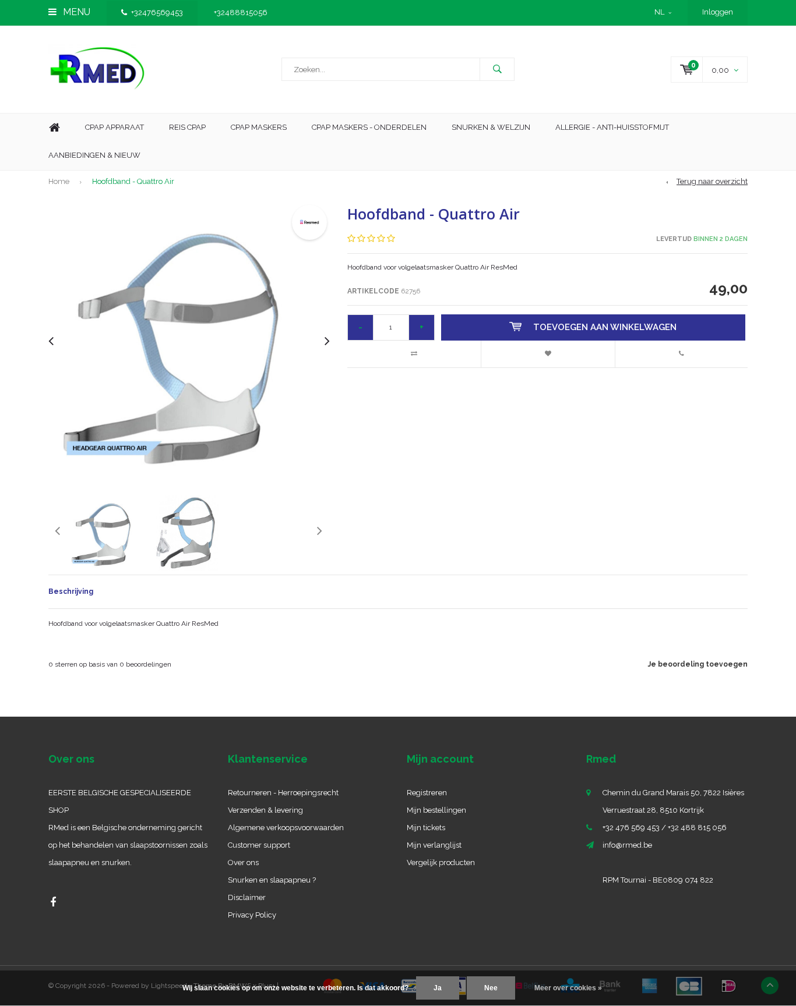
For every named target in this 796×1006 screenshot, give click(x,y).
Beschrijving (70, 591)
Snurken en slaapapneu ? (272, 880)
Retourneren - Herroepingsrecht (283, 792)
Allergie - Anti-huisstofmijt (612, 127)
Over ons (243, 862)
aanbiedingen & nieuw (94, 155)
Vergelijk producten (441, 862)
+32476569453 (157, 12)
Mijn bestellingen (436, 810)
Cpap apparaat (114, 127)
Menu (75, 11)
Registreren (427, 792)
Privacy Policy (252, 915)
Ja (438, 988)
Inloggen (717, 12)
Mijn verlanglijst (434, 845)
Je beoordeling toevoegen (698, 664)
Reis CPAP (187, 127)
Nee (491, 988)
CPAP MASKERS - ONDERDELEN (369, 127)
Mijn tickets (426, 827)
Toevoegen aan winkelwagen (605, 327)
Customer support (259, 845)
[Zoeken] (497, 69)
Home (54, 128)
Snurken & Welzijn (491, 127)
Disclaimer (247, 897)
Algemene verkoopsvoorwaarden (286, 827)
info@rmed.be (627, 845)
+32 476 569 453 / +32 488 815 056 (665, 827)
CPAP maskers (259, 127)
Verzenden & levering (265, 810)
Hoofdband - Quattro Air (133, 181)
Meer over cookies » (568, 988)
